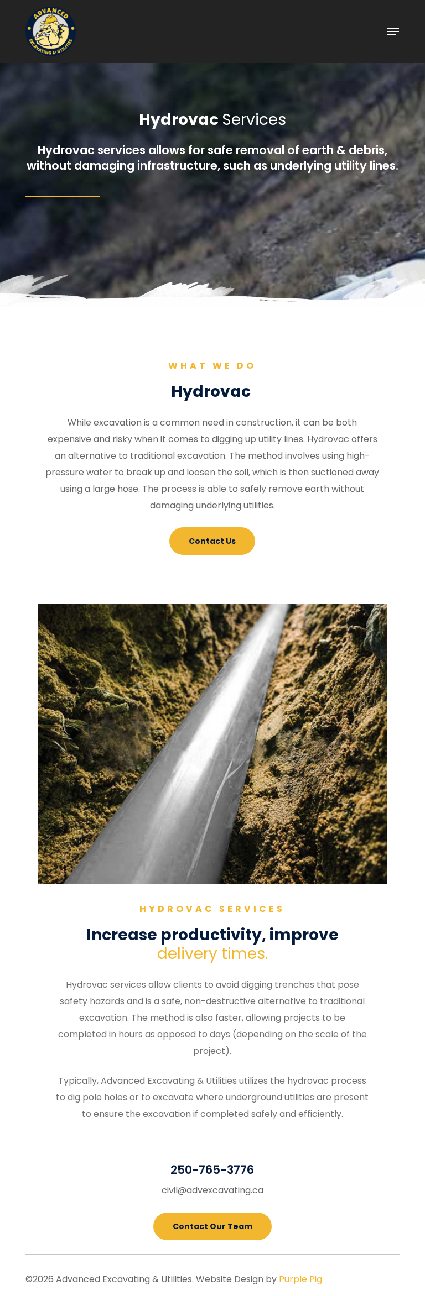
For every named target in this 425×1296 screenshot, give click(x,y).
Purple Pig (300, 1279)
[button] (393, 31)
